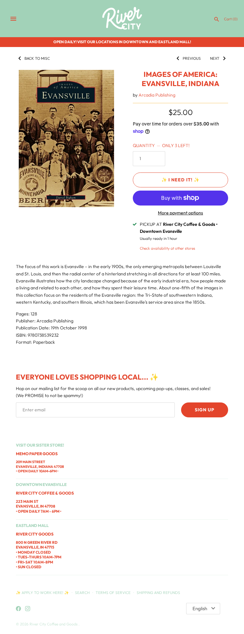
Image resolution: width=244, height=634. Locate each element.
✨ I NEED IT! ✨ (180, 180)
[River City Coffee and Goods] (122, 18)
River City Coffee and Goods (54, 624)
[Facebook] (18, 609)
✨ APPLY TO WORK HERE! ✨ (43, 592)
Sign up (204, 410)
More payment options (180, 213)
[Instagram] (27, 609)
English (200, 608)
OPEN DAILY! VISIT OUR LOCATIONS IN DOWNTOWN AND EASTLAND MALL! (122, 41)
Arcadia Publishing (157, 95)
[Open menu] (13, 19)
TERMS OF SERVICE (113, 592)
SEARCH (82, 592)
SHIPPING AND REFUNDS (158, 592)
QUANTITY (161, 145)
